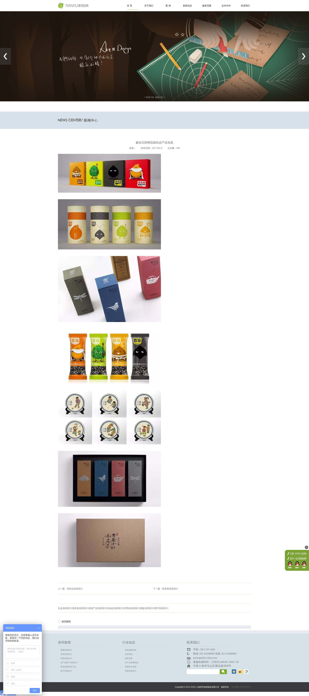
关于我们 (148, 5)
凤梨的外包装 (130, 667)
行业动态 (128, 642)
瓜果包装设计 (66, 654)
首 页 (129, 5)
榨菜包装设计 (66, 658)
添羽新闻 (64, 642)
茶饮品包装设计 (75, 588)
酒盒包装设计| (147, 608)
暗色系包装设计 (170, 588)
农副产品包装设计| (98, 608)
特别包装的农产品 (68, 667)
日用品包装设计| (132, 608)
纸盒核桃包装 (130, 650)
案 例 (168, 5)
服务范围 (206, 5)
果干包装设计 (66, 671)
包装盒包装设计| (80, 608)
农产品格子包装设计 (69, 662)
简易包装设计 (130, 671)
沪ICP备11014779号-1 (241, 687)
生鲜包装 (129, 654)
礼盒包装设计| (65, 608)
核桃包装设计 (66, 650)
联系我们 (245, 5)
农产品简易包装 (131, 662)
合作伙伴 (226, 5)
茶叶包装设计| (161, 608)
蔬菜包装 (129, 658)
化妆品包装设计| (115, 608)
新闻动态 (187, 5)
